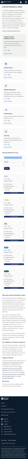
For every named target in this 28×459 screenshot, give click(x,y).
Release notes (4, 415)
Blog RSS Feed (7, 426)
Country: (6, 162)
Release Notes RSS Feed (10, 434)
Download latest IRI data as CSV (13, 158)
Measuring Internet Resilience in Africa (14, 363)
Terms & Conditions (12, 440)
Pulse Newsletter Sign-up (7, 409)
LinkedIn (6, 424)
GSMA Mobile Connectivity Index (13, 373)
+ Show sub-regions (14, 193)
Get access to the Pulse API (8, 412)
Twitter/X (6, 421)
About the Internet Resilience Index (11, 31)
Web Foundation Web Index (11, 377)
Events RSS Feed (8, 432)
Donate (3, 403)
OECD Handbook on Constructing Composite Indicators (12, 369)
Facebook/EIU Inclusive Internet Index (13, 375)
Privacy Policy (4, 440)
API (19, 386)
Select (6, 168)
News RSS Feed (8, 429)
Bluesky (6, 419)
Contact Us (4, 406)
